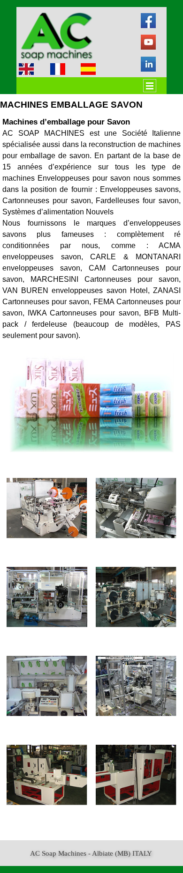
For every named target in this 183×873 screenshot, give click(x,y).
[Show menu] (149, 85)
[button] (47, 508)
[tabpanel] (91, 228)
